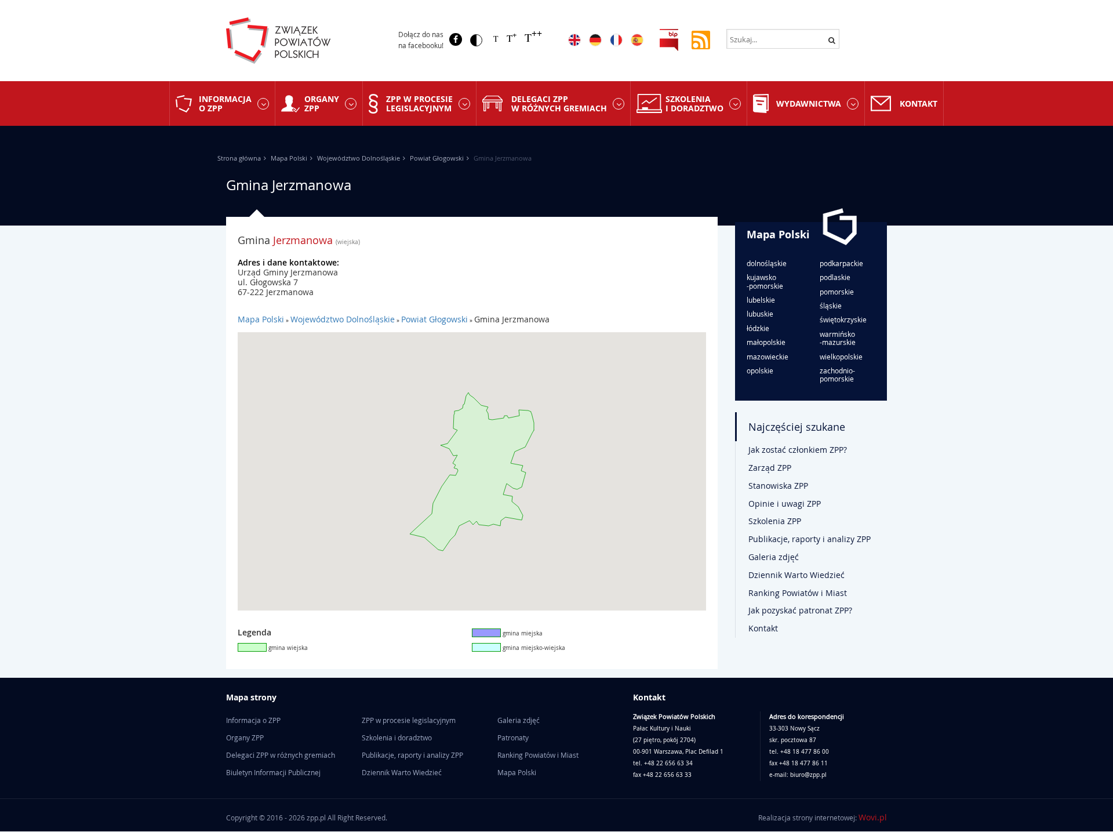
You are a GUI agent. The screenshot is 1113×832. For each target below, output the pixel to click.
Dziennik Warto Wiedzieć (796, 574)
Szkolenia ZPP (774, 520)
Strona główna (239, 158)
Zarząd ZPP (769, 467)
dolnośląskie (767, 263)
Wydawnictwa (808, 103)
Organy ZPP (321, 103)
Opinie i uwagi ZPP (784, 503)
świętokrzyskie (843, 319)
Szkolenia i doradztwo (694, 103)
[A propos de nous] (616, 40)
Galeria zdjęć (773, 556)
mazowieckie (767, 357)
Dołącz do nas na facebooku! (420, 40)
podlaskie (835, 277)
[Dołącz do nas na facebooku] (455, 39)
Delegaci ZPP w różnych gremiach (559, 103)
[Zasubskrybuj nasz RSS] (701, 39)
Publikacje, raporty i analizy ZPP (809, 538)
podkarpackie (841, 263)
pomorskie (837, 292)
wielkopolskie (841, 357)
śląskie (831, 305)
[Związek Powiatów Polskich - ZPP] (302, 40)
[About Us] (574, 40)
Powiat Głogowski (437, 158)
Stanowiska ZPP (778, 485)
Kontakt (918, 103)
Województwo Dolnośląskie (358, 158)
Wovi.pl (873, 817)
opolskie (760, 370)
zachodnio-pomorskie (837, 374)
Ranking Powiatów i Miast (797, 592)
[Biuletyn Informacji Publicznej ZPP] (669, 39)
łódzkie (758, 328)
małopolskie (766, 342)
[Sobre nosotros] (637, 40)
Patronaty (513, 737)
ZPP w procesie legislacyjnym (419, 103)
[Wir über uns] (595, 40)
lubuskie (760, 314)
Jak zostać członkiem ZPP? (797, 449)
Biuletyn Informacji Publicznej (273, 772)
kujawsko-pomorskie (765, 281)
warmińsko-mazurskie (838, 338)
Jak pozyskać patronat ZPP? (800, 610)
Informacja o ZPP (225, 103)
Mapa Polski (289, 158)
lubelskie (761, 300)
